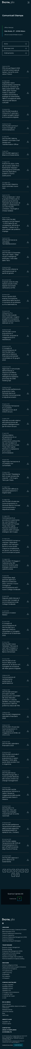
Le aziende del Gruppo (8, 996)
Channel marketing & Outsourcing (11, 933)
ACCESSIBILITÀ (7, 1032)
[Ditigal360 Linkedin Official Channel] (2, 923)
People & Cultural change (9, 955)
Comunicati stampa (7, 1011)
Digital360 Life (6, 1021)
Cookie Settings (18, 1045)
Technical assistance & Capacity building (13, 958)
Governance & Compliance (9, 969)
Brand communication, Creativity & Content (14, 929)
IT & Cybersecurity (7, 970)
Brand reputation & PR (8, 931)
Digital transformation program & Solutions (14, 967)
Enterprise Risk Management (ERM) (12, 951)
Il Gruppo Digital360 (7, 984)
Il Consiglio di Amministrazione (10, 992)
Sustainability (5, 974)
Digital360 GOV (6, 990)
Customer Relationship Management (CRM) (14, 937)
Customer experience (8, 935)
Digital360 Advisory (7, 986)
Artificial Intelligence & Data (10, 965)
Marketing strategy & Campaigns (11, 941)
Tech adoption (6, 976)
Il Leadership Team (7, 994)
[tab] (15, 44)
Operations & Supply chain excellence (12, 956)
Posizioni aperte (6, 1023)
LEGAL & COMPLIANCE (9, 1030)
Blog (3, 1013)
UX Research (5, 978)
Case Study (5, 1015)
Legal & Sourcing (7, 972)
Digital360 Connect (7, 988)
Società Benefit (6, 1004)
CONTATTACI (6, 1027)
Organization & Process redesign (11, 953)
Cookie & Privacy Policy (7, 1045)
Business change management (11, 947)
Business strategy (7, 949)
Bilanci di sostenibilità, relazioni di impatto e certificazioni (14, 1006)
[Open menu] (28, 2)
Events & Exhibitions (8, 939)
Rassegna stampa (7, 1009)
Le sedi (4, 998)
